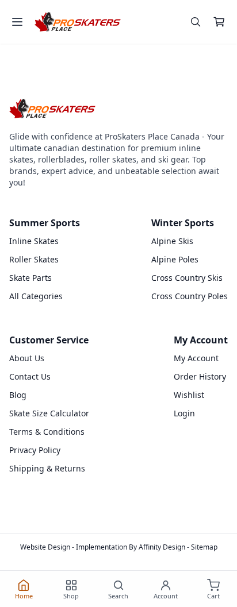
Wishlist (189, 394)
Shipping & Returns (47, 468)
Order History (200, 376)
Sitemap (204, 547)
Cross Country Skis (187, 277)
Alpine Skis (172, 240)
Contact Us (30, 376)
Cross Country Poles (189, 296)
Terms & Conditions (47, 431)
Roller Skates (34, 259)
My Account (196, 358)
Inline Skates (34, 240)
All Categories (36, 296)
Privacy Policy (34, 449)
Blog (17, 394)
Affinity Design (162, 547)
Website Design (45, 547)
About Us (26, 358)
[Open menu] (17, 21)
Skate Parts (30, 277)
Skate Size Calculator (49, 413)
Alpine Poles (174, 259)
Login (184, 413)
